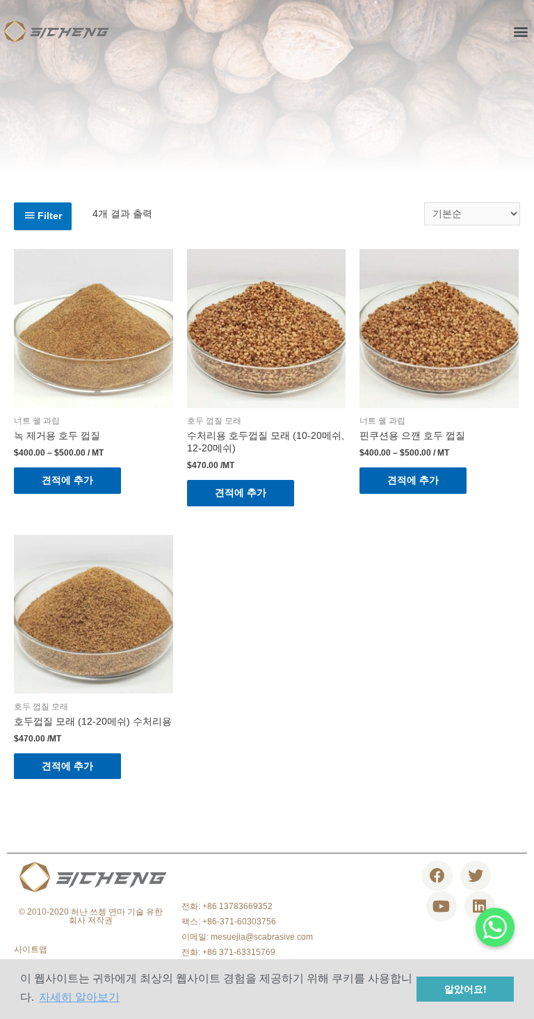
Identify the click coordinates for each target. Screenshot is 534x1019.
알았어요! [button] (465, 989)
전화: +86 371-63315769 (228, 952)
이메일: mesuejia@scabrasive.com (247, 937)
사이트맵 (30, 949)
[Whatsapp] (495, 927)
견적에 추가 (67, 480)
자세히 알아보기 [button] (79, 997)
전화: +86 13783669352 (227, 906)
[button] (520, 30)
